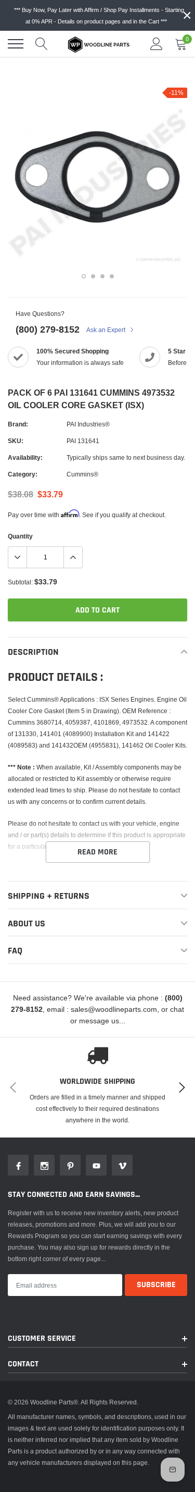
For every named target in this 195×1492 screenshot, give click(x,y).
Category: (22, 474)
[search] (41, 44)
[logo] (99, 44)
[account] (156, 43)
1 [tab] (84, 276)
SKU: (15, 441)
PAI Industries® (88, 424)
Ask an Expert (106, 330)
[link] (18, 1165)
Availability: (25, 457)
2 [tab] (93, 276)
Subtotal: (20, 582)
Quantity (20, 536)
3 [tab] (102, 276)
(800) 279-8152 (48, 329)
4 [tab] (112, 276)
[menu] (15, 44)
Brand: (18, 424)
